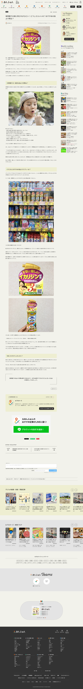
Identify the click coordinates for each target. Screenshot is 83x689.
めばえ (40, 681)
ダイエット (62, 648)
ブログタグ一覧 (47, 670)
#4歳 (53, 563)
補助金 (50, 662)
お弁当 (38, 643)
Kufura (33, 681)
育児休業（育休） (17, 656)
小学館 (50, 681)
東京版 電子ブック (45, 611)
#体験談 (31, 560)
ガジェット (27, 660)
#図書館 (59, 560)
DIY (49, 648)
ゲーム (27, 662)
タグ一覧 (35, 670)
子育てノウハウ (16, 643)
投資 (15, 662)
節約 (15, 660)
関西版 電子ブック (45, 613)
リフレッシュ (62, 647)
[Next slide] (76, 524)
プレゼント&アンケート (56, 2)
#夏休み (26, 560)
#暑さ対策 (64, 563)
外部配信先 (30, 675)
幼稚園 (37, 681)
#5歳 (55, 560)
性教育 (27, 648)
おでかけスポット (40, 656)
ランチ (38, 649)
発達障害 (27, 642)
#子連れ (51, 560)
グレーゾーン (28, 643)
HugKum (28, 681)
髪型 (61, 642)
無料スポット (39, 667)
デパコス (61, 641)
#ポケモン (29, 563)
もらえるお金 (51, 661)
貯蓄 (15, 666)
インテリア (50, 649)
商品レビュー (51, 647)
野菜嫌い (38, 648)
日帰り (38, 662)
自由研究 (15, 648)
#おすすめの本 (58, 563)
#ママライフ (46, 560)
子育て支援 (50, 656)
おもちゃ (15, 642)
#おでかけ (36, 560)
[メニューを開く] (80, 2)
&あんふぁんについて (39, 2)
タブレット (27, 666)
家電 (26, 661)
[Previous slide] (72, 524)
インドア (38, 661)
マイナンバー (51, 660)
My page (72, 2)
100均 (50, 642)
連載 (79, 6)
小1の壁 (15, 647)
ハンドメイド (51, 643)
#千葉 (25, 563)
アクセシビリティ (17, 675)
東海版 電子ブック (45, 614)
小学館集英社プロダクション (57, 681)
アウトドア (39, 660)
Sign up (77, 2)
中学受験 (15, 649)
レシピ (38, 641)
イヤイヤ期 (27, 647)
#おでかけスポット (20, 560)
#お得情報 (39, 563)
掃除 (49, 641)
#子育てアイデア (19, 563)
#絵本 (50, 563)
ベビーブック (45, 681)
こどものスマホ (28, 656)
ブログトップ (53, 675)
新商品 (27, 667)
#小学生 (41, 560)
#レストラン (45, 563)
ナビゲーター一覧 (47, 2)
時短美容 (61, 649)
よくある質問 (24, 675)
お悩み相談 (27, 641)
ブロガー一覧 (46, 675)
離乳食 (38, 642)
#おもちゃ (64, 560)
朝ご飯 (38, 647)
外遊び (15, 641)
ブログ (72, 6)
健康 (61, 643)
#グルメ (34, 563)
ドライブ (38, 666)
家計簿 (15, 661)
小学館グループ (64, 2)
